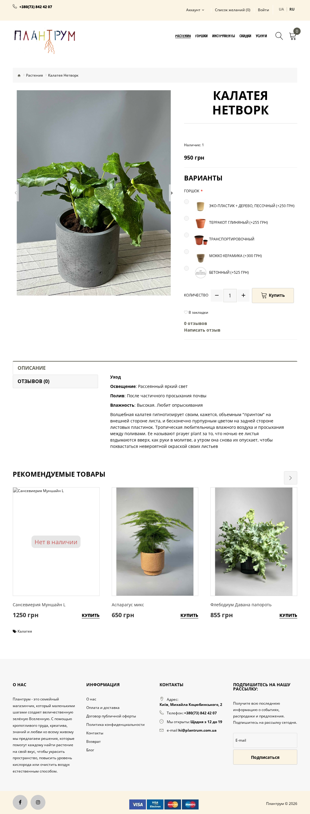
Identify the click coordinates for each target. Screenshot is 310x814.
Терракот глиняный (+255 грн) (238, 222)
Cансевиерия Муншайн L (39, 604)
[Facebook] (20, 802)
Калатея (25, 631)
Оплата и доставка (103, 707)
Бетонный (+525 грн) (228, 272)
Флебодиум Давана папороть (241, 604)
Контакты (94, 733)
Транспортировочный (231, 239)
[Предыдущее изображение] (16, 192)
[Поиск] (279, 36)
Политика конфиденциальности (115, 724)
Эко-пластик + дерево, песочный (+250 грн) (251, 205)
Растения (34, 75)
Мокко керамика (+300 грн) (235, 255)
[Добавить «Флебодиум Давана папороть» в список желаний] (252, 533)
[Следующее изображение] (172, 192)
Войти (263, 10)
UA (281, 9)
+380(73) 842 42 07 (35, 7)
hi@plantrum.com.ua (197, 730)
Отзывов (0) (33, 381)
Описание (32, 368)
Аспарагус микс (128, 604)
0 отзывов (195, 323)
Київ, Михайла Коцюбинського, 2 (191, 704)
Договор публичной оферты (111, 716)
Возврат (93, 741)
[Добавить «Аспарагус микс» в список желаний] (153, 533)
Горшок (191, 191)
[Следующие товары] (290, 478)
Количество (196, 295)
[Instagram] (38, 802)
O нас (91, 699)
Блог (90, 750)
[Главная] (19, 75)
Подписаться (265, 757)
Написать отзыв (202, 330)
